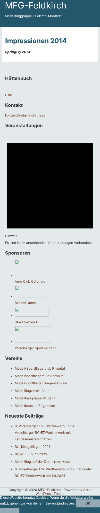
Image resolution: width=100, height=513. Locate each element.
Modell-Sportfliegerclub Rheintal (40, 368)
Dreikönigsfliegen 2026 (33, 447)
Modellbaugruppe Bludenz (35, 398)
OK (87, 503)
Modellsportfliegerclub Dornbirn (39, 376)
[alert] (50, 189)
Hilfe (8, 95)
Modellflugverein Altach (33, 391)
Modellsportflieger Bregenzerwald (41, 383)
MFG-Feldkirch (36, 5)
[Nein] (9, 510)
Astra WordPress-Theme (64, 492)
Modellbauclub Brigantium (35, 406)
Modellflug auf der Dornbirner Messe (43, 462)
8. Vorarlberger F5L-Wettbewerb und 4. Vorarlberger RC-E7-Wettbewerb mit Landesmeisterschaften (45, 432)
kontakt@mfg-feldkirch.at (25, 115)
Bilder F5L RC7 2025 (31, 454)
